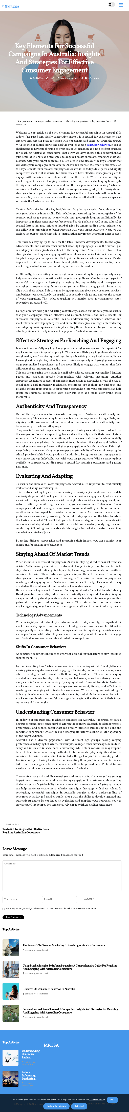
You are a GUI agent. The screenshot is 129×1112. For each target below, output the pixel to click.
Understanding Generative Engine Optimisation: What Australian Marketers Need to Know (31, 1054)
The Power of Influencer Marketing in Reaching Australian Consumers (64, 945)
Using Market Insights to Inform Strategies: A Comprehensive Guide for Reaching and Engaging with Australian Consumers (70, 967)
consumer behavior (98, 145)
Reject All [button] (79, 1106)
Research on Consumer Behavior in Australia (49, 989)
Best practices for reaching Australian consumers (39, 121)
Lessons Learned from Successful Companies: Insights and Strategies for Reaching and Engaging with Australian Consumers (70, 1011)
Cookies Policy (96, 1099)
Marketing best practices (77, 121)
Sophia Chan (38, 78)
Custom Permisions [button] (56, 1106)
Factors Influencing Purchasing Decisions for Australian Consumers (29, 1076)
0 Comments (93, 78)
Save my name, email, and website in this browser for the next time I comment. (51, 908)
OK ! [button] (112, 1099)
